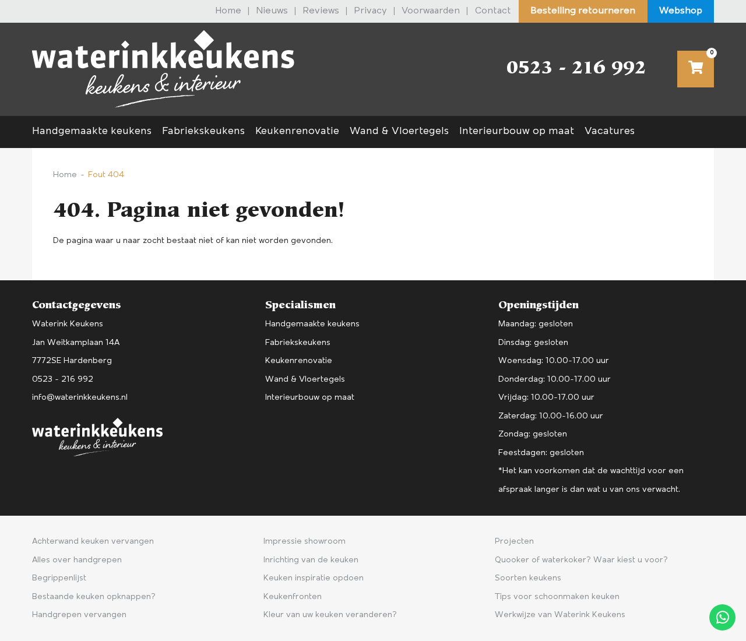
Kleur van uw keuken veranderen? (330, 615)
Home (228, 11)
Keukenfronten (292, 597)
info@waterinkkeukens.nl (80, 397)
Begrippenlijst (59, 578)
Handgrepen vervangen (79, 615)
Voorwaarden (431, 11)
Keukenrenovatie (297, 131)
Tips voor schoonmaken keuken (557, 597)
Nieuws (272, 11)
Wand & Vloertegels (399, 131)
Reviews (320, 11)
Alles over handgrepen (77, 560)
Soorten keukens (528, 578)
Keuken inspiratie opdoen (313, 578)
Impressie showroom (304, 541)
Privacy (370, 11)
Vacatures (610, 131)
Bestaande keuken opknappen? (94, 597)
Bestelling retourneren (582, 11)
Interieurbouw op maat (516, 131)
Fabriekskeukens (203, 131)
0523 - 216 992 (576, 69)
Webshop (680, 11)
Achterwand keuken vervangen (93, 541)
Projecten (514, 541)
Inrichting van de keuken (310, 560)
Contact (493, 11)
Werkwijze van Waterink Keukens (560, 615)
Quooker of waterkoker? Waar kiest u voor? (581, 560)
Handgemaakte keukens (92, 131)
